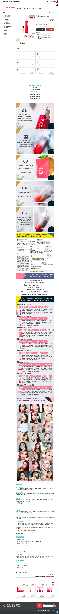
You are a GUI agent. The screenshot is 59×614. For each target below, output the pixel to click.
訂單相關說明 (9, 606)
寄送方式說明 (13, 605)
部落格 (4, 606)
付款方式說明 (13, 604)
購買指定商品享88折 (7, 16)
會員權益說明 (18, 604)
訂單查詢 (8, 605)
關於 (4, 604)
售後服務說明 (13, 606)
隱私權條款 (18, 606)
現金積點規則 (18, 605)
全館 (37, 24)
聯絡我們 (4, 605)
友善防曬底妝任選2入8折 (8, 15)
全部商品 (8, 604)
